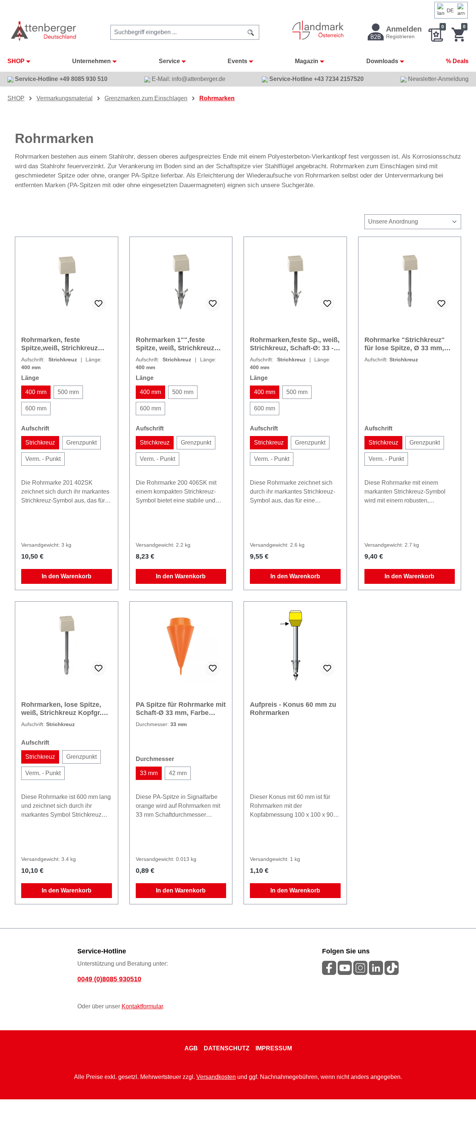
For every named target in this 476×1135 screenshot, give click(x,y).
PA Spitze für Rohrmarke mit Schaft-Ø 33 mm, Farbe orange (181, 709)
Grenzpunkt (81, 442)
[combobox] (176, 32)
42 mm (178, 773)
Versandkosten (216, 1077)
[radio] (36, 392)
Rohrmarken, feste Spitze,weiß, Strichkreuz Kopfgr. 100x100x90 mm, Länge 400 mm (60, 344)
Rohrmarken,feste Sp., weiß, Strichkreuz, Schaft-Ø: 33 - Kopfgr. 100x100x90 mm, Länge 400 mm (295, 344)
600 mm (35, 408)
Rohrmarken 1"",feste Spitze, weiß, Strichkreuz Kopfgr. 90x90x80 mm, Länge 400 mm (175, 344)
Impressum (273, 1048)
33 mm (149, 773)
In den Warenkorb (66, 576)
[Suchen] (251, 32)
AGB (191, 1048)
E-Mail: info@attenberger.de (187, 79)
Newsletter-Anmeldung (437, 79)
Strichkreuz (40, 442)
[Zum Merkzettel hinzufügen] (98, 303)
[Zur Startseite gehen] (44, 31)
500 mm (68, 392)
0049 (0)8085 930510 (109, 979)
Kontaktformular (142, 1006)
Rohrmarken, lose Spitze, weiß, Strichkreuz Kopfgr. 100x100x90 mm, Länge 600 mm (65, 709)
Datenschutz (227, 1048)
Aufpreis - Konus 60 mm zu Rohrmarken (293, 708)
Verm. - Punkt (43, 459)
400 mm (35, 392)
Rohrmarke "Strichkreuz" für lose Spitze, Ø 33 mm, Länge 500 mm (404, 344)
